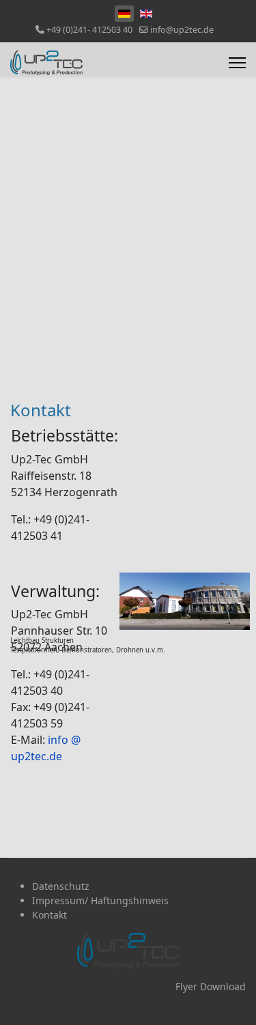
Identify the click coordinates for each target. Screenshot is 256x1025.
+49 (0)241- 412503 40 (89, 29)
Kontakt (49, 914)
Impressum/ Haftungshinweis (100, 900)
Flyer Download (210, 986)
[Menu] (237, 62)
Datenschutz (60, 886)
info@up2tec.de (182, 29)
